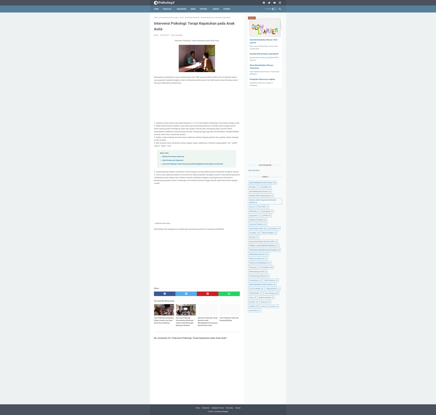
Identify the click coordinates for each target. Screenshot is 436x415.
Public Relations (271, 280)
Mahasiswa (181, 9)
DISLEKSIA (254, 211)
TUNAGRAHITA (273, 289)
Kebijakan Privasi (218, 408)
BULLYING (263, 207)
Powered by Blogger (221, 411)
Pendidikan (267, 267)
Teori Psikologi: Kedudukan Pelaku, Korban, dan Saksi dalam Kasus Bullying (164, 320)
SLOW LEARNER (256, 289)
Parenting (254, 267)
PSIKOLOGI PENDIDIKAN (259, 263)
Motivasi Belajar (269, 233)
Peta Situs (229, 408)
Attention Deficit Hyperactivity (261, 196)
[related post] (164, 309)
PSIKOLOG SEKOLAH (258, 259)
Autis (252, 207)
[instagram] (279, 2)
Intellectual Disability (257, 220)
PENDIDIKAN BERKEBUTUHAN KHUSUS (264, 250)
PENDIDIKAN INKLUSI (258, 254)
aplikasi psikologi (266, 297)
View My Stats (253, 170)
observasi (265, 302)
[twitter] (268, 2)
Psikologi (167, 9)
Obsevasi (253, 237)
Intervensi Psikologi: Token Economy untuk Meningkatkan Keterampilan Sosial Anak (192, 164)
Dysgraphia (254, 215)
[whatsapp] (229, 294)
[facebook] (263, 2)
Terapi (252, 297)
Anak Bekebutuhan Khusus (260, 191)
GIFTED (267, 215)
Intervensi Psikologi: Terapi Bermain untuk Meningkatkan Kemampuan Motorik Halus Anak (208, 321)
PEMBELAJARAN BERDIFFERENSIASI (263, 245)
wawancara (254, 310)
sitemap (226, 9)
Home (156, 9)
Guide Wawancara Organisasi (172, 160)
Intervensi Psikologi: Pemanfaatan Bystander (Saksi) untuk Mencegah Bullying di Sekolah (184, 321)
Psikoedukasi (255, 280)
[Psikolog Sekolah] (167, 2)
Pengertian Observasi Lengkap (262, 79)
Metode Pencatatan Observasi (173, 157)
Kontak (216, 9)
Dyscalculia (267, 211)
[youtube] (274, 2)
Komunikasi (274, 228)
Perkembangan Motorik (258, 276)
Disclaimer (205, 408)
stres (265, 306)
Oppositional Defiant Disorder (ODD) (263, 241)
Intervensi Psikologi (257, 224)
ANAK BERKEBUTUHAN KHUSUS (262, 183)
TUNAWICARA (255, 293)
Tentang (203, 9)
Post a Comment (177, 35)
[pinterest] (207, 294)
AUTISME (265, 187)
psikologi (254, 306)
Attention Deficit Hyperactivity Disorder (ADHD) (262, 201)
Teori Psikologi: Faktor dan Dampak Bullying (229, 319)
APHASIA (253, 187)
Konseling (254, 233)
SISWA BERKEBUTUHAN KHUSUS (262, 284)
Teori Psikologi (271, 293)
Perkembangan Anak (258, 271)
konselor (253, 302)
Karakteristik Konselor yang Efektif (264, 54)
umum (274, 306)
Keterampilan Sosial (257, 228)
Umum (193, 9)
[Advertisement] (197, 103)
